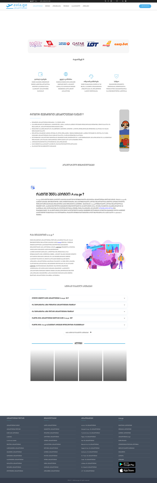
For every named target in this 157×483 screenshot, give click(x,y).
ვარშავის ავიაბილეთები (51, 467)
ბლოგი (78, 343)
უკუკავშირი (121, 452)
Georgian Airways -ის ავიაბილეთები (90, 429)
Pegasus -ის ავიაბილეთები (88, 437)
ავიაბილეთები (38, 6)
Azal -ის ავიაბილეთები (87, 440)
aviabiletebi (9, 437)
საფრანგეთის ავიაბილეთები (15, 448)
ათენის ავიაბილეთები (50, 440)
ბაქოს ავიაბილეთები (50, 425)
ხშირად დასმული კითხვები (126, 448)
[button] (105, 1)
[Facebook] (108, 1)
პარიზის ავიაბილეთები (51, 452)
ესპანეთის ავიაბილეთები (14, 452)
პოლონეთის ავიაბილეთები (15, 471)
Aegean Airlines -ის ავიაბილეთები (90, 448)
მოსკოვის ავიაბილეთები (51, 433)
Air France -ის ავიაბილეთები (89, 456)
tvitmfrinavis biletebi (11, 440)
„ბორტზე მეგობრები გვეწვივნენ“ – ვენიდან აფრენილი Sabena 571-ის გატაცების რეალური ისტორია (41, 388)
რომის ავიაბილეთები (50, 459)
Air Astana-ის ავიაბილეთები (89, 467)
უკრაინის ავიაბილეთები (14, 467)
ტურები (47, 6)
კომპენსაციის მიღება (106, 208)
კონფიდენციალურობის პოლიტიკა (128, 444)
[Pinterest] (117, 1)
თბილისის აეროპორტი (125, 425)
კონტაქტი (86, 6)
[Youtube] (125, 1)
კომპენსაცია (57, 6)
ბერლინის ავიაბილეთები (51, 437)
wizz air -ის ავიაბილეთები (88, 425)
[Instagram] (111, 1)
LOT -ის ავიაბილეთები (87, 471)
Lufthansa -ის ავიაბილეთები (88, 463)
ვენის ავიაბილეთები (50, 463)
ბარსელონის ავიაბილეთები (52, 444)
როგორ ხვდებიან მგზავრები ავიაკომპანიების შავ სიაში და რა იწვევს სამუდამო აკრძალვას (66, 388)
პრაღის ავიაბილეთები (50, 456)
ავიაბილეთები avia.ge (124, 437)
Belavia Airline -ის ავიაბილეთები (90, 444)
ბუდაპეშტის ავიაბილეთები (52, 471)
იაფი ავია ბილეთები (13, 433)
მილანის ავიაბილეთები (51, 448)
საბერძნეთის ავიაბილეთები (15, 459)
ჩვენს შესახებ (122, 440)
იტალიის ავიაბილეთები (14, 444)
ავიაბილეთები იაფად (13, 425)
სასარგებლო (76, 6)
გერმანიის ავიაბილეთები (14, 456)
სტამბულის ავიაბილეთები (51, 429)
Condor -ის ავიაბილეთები (88, 459)
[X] (122, 1)
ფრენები (66, 6)
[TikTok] (119, 1)
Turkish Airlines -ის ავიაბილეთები (90, 433)
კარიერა (121, 456)
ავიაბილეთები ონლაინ (13, 429)
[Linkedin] (114, 1)
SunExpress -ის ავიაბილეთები (89, 452)
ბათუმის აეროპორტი (124, 433)
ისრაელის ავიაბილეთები (14, 463)
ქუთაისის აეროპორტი (124, 429)
